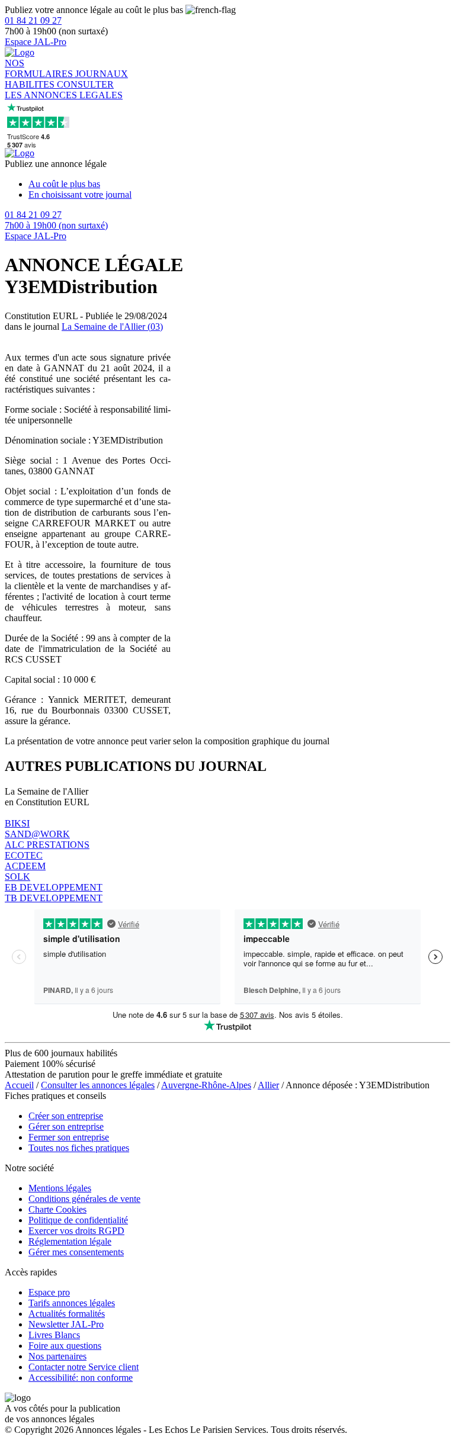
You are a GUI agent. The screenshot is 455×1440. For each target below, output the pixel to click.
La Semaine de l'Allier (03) (112, 327)
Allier (268, 1085)
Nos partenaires (57, 1356)
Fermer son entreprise (68, 1137)
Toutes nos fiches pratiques (78, 1148)
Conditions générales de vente (84, 1199)
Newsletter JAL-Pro (66, 1324)
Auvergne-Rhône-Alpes (206, 1085)
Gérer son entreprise (66, 1126)
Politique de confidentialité (78, 1220)
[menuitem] (239, 184)
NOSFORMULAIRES (40, 68)
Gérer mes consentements (76, 1252)
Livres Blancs (54, 1335)
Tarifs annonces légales (71, 1303)
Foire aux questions (64, 1346)
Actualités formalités (66, 1314)
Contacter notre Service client (83, 1367)
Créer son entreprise (65, 1116)
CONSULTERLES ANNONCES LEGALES (64, 89)
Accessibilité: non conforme (80, 1377)
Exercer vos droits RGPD (76, 1231)
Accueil (19, 1085)
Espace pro (49, 1292)
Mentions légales (59, 1188)
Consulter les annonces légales (98, 1085)
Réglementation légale (69, 1241)
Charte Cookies (57, 1209)
